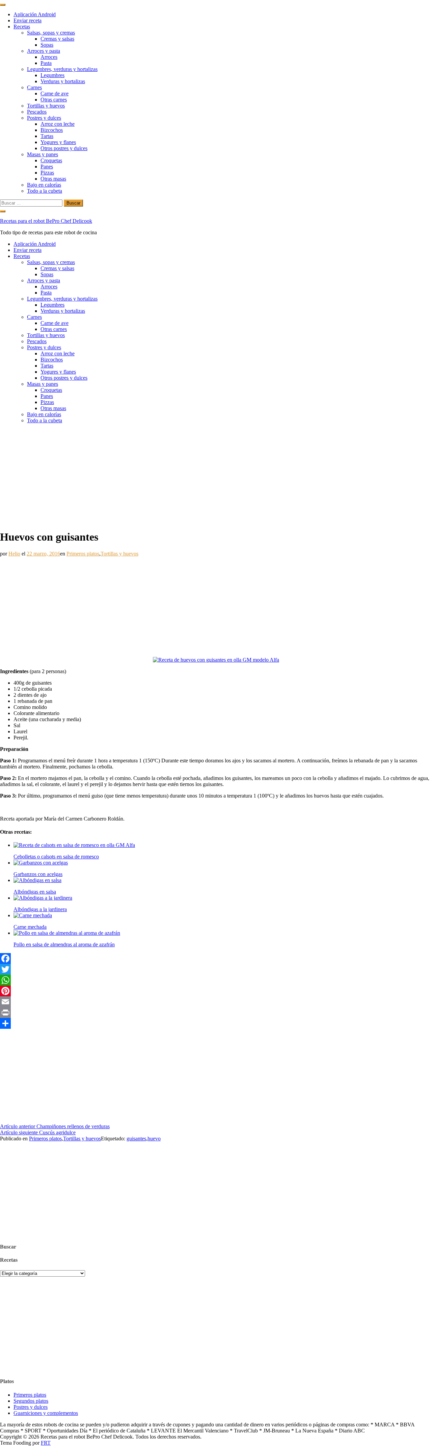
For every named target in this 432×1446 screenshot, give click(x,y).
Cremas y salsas (57, 39)
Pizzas (47, 172)
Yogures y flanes (58, 142)
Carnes (34, 87)
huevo (154, 1138)
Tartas (46, 136)
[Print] (216, 1012)
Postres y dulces (44, 118)
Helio (14, 553)
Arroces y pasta (43, 51)
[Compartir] (216, 1023)
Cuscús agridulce (38, 1132)
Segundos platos (31, 1401)
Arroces (48, 57)
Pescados (37, 112)
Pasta (46, 63)
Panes (46, 166)
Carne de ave (54, 93)
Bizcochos (51, 130)
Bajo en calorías (44, 185)
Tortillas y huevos (46, 106)
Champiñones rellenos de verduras (55, 1126)
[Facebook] (216, 958)
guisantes (136, 1138)
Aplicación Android (35, 14)
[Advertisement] (216, 476)
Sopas (46, 45)
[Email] (216, 1001)
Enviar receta (28, 20)
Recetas (22, 26)
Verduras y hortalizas (62, 81)
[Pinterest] (216, 991)
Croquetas (51, 160)
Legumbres (52, 75)
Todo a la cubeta (44, 191)
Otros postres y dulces (63, 148)
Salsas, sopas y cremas (51, 32)
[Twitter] (216, 969)
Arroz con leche (57, 124)
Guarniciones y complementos (46, 1413)
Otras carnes (53, 99)
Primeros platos (82, 553)
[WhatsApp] (216, 980)
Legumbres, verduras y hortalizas (62, 69)
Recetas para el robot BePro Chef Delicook (46, 221)
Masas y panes (42, 154)
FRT (46, 1443)
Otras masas (53, 179)
